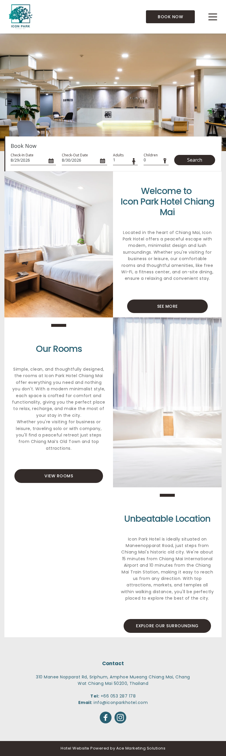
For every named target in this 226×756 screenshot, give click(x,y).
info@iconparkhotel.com (121, 702)
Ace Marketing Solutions (141, 748)
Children (151, 155)
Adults (118, 155)
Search (194, 160)
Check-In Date (22, 155)
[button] (212, 16)
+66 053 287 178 (118, 696)
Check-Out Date (75, 155)
